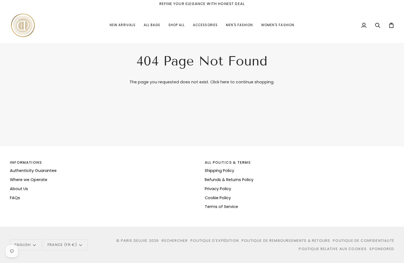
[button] (205, 25)
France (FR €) (62, 244)
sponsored (381, 248)
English (23, 244)
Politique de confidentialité (363, 240)
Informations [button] (26, 162)
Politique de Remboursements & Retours (286, 240)
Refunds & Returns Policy (229, 179)
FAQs (15, 198)
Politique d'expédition (214, 240)
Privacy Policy (218, 188)
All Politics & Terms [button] (228, 162)
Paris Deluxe (134, 240)
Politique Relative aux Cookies (333, 248)
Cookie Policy (218, 198)
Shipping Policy (219, 170)
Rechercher (175, 240)
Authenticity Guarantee (33, 170)
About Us (19, 188)
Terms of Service (221, 206)
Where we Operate (28, 179)
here (224, 82)
